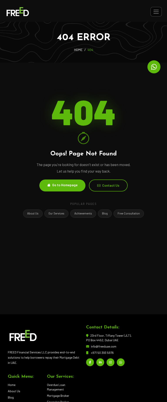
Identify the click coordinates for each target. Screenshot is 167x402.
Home (11, 385)
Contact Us (110, 185)
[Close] (158, 389)
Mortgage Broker (58, 395)
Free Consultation (129, 213)
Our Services (56, 213)
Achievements (83, 213)
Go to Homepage (65, 185)
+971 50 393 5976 (102, 352)
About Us (32, 213)
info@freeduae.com (103, 346)
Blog (105, 213)
